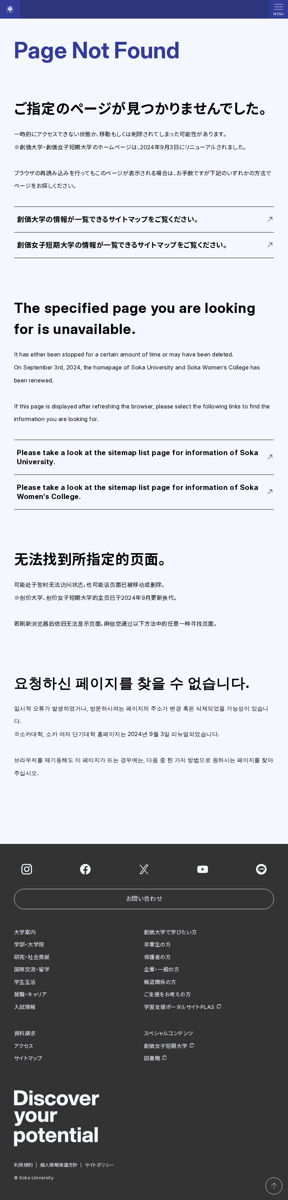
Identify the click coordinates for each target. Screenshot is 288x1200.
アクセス (23, 1046)
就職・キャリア (30, 994)
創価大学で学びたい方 (170, 932)
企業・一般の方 (161, 969)
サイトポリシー (99, 1165)
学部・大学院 (29, 944)
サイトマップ (28, 1058)
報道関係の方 (160, 982)
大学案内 (25, 932)
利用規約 (23, 1165)
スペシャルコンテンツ (168, 1033)
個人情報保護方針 (59, 1165)
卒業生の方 (157, 944)
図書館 (152, 1058)
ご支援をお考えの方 (167, 994)
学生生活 (25, 982)
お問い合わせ (144, 898)
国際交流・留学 (32, 969)
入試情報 (25, 1007)
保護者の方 (157, 957)
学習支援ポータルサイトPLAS (179, 1007)
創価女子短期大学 (166, 1046)
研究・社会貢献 (32, 957)
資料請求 (25, 1033)
